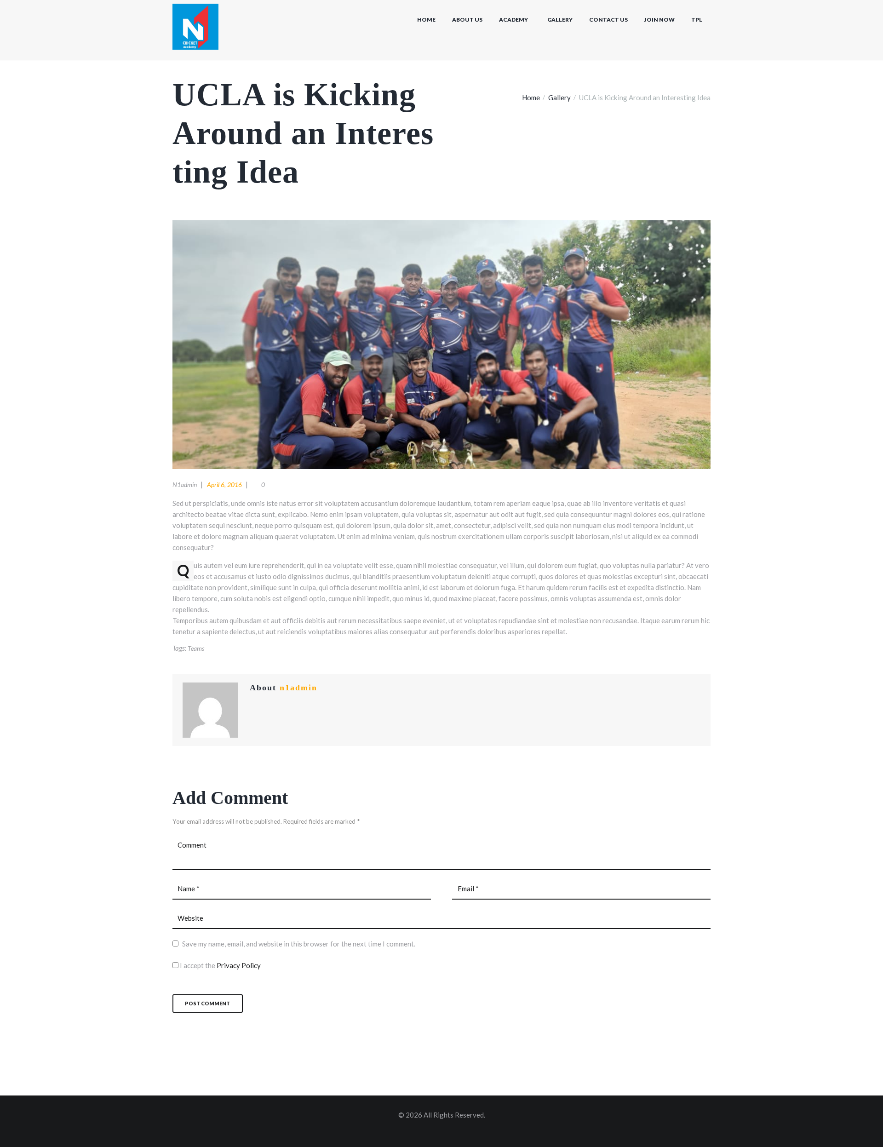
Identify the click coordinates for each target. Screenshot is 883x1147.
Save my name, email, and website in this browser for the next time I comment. (298, 944)
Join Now (659, 19)
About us (467, 19)
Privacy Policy (239, 965)
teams (196, 648)
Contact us (608, 19)
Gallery (560, 19)
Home (426, 19)
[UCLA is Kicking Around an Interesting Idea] (441, 344)
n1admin (184, 484)
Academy (513, 19)
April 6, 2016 (224, 484)
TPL (696, 19)
